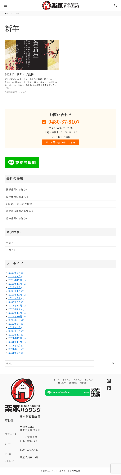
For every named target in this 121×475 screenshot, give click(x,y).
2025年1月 (16, 291)
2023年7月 (16, 309)
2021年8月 (16, 349)
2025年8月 (16, 287)
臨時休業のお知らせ (17, 196)
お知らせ (11, 250)
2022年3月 (16, 331)
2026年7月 (16, 272)
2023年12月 (17, 305)
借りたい (67, 379)
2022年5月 (16, 323)
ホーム (57, 379)
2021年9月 (16, 345)
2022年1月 (16, 334)
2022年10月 (17, 316)
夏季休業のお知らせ (17, 189)
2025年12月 (17, 280)
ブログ (10, 243)
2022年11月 (17, 312)
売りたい (78, 379)
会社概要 (73, 382)
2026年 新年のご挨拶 (19, 204)
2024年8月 (16, 298)
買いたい (89, 379)
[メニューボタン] (5, 6)
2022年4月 (16, 327)
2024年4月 (16, 301)
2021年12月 (17, 338)
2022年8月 (16, 320)
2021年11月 (17, 341)
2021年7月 (16, 352)
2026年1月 (16, 276)
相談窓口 (84, 382)
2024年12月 (17, 294)
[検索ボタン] (116, 6)
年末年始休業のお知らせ (20, 211)
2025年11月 (17, 283)
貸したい (62, 382)
